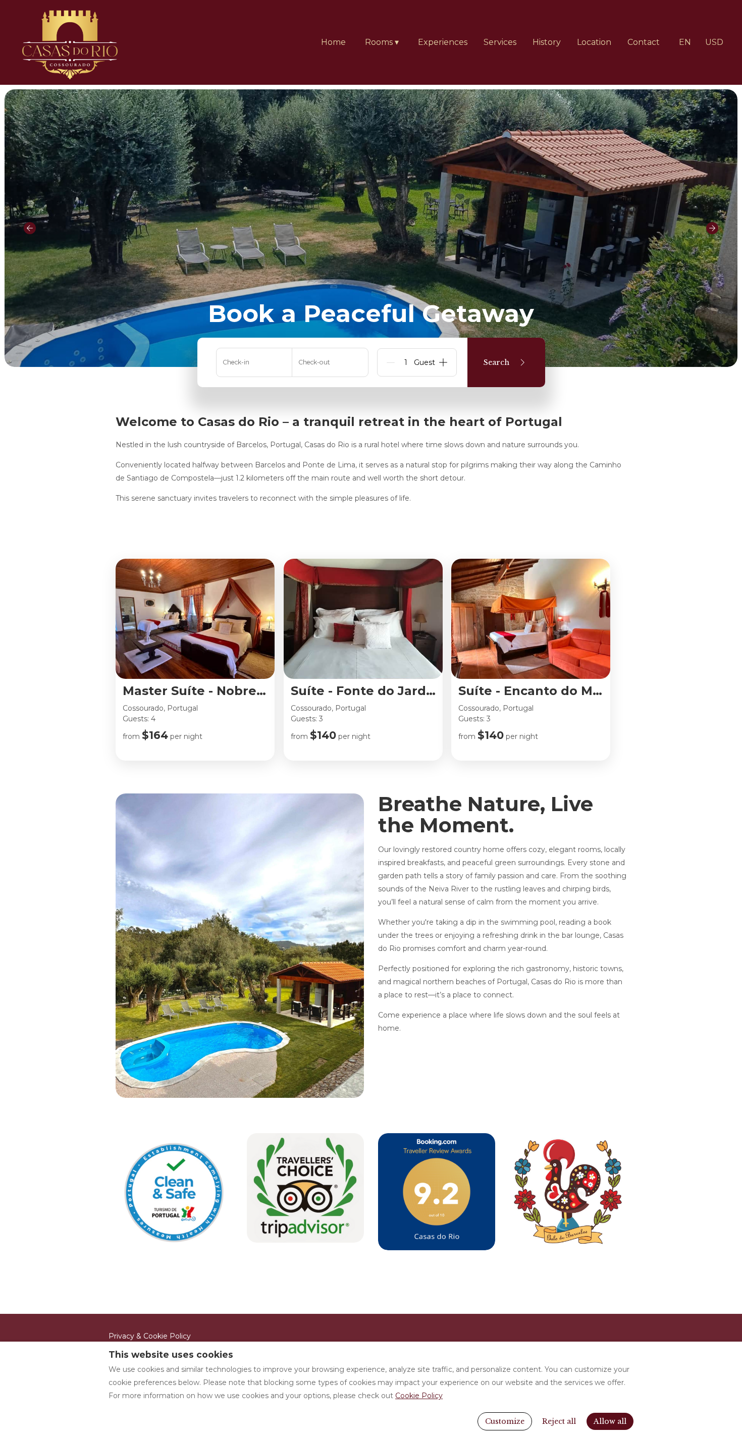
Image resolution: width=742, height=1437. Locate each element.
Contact (643, 42)
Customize (504, 1421)
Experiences (442, 42)
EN (685, 42)
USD (714, 42)
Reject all (559, 1421)
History (547, 42)
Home (333, 42)
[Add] (443, 362)
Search (496, 362)
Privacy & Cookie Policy (150, 1336)
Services (500, 42)
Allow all (610, 1421)
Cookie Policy (419, 1395)
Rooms (382, 42)
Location (594, 42)
